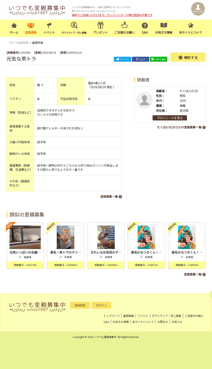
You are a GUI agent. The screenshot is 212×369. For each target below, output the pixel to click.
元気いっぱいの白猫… (25, 252)
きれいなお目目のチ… (106, 252)
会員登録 (80, 305)
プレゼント (100, 32)
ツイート (124, 59)
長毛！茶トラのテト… (65, 252)
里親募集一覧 (109, 196)
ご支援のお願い (124, 32)
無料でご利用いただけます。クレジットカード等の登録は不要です (112, 15)
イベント (49, 32)
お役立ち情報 (163, 32)
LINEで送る (160, 59)
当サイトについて (190, 32)
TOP (11, 42)
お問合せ (162, 322)
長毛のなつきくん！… (146, 252)
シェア (141, 59)
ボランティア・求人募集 (166, 316)
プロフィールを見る (170, 118)
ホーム (14, 32)
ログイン (101, 305)
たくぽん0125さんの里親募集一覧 (179, 127)
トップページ (112, 316)
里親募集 (31, 32)
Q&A (145, 32)
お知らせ (177, 322)
